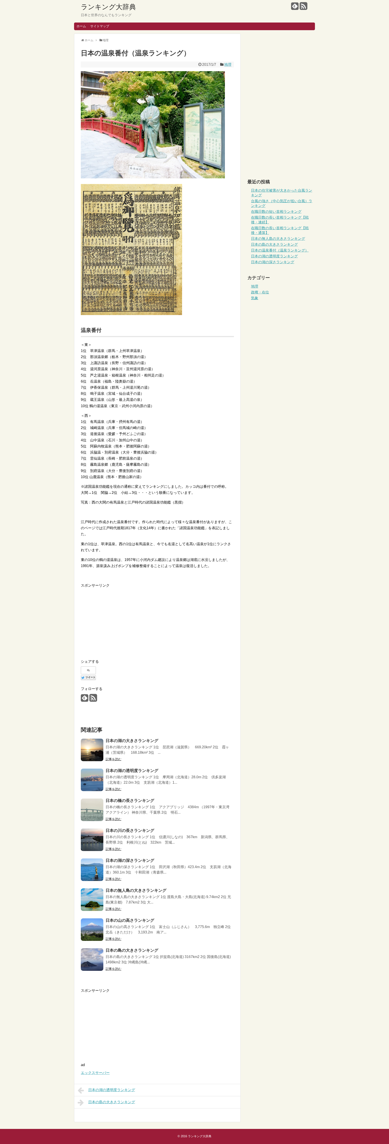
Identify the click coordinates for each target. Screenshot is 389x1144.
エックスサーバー (95, 1073)
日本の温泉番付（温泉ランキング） (280, 250)
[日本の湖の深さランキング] (92, 869)
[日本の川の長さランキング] (92, 839)
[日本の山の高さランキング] (92, 929)
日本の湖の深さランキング (130, 860)
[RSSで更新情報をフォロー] (303, 7)
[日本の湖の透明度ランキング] (92, 780)
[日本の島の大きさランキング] (92, 959)
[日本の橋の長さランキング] (92, 810)
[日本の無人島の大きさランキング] (92, 899)
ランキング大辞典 (108, 7)
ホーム (81, 26)
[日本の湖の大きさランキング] (92, 750)
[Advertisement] (157, 620)
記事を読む (113, 759)
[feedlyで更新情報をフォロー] (295, 7)
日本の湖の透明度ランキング (132, 770)
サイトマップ (99, 26)
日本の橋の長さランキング (130, 800)
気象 (254, 298)
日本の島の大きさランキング (132, 950)
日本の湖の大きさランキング (132, 740)
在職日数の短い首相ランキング (276, 211)
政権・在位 (260, 292)
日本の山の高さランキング (130, 920)
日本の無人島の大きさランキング (136, 890)
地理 (227, 64)
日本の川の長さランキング (130, 830)
